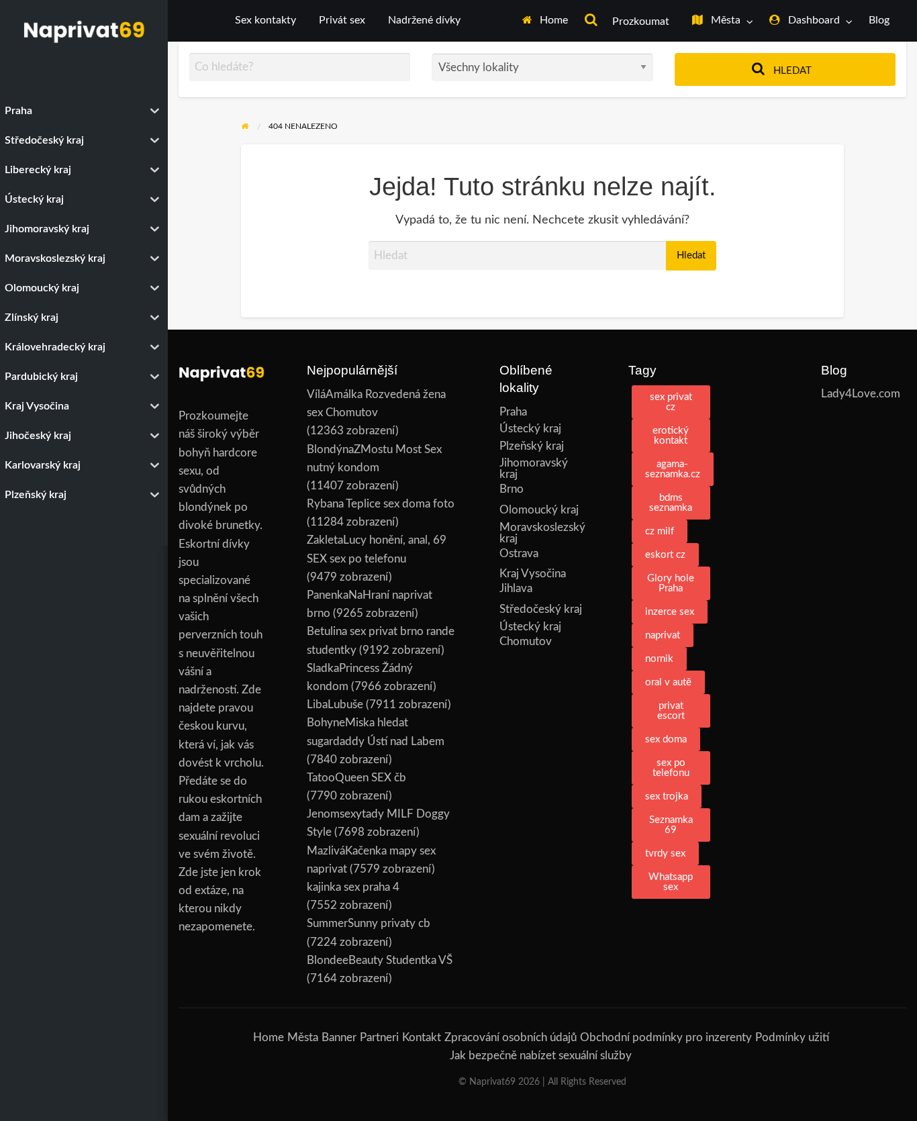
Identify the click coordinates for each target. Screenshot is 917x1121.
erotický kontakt (671, 436)
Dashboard (812, 20)
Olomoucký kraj (539, 510)
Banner (339, 1037)
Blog (879, 20)
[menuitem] (545, 21)
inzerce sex (669, 612)
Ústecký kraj (530, 428)
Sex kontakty (265, 20)
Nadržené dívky (424, 20)
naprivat (662, 635)
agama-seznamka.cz (672, 469)
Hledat (791, 71)
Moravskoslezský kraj (542, 533)
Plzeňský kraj (531, 446)
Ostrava (518, 553)
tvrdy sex (665, 853)
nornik (659, 659)
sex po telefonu (671, 768)
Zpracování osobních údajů (510, 1037)
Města (724, 20)
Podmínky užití (792, 1037)
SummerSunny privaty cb (368, 923)
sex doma (666, 739)
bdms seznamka (670, 503)
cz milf (659, 531)
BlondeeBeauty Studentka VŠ (379, 960)
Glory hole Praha (670, 583)
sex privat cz (671, 402)
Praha (513, 412)
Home (552, 20)
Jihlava (515, 588)
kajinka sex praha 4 (353, 887)
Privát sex (342, 20)
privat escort (671, 711)
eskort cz (665, 555)
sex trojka (666, 796)
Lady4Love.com (860, 393)
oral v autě (668, 682)
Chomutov (525, 641)
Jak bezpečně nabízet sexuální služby (541, 1055)
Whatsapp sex (670, 882)
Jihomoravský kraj (533, 468)
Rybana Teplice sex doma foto (380, 503)
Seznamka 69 (671, 825)
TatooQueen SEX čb (356, 777)
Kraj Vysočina (532, 573)
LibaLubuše (335, 704)
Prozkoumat (639, 22)
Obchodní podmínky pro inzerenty (666, 1037)
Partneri (379, 1037)
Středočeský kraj (540, 609)
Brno (511, 489)
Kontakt (421, 1037)
